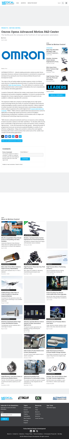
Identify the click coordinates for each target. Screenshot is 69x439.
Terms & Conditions (38, 434)
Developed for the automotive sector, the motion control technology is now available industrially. (11, 299)
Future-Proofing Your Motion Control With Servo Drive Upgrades (56, 293)
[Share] (6, 136)
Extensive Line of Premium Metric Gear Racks (56, 322)
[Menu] (66, 3)
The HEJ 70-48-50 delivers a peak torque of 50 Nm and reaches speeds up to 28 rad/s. (11, 381)
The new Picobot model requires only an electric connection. (34, 355)
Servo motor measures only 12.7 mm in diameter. (10, 271)
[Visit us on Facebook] (34, 431)
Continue (25, 159)
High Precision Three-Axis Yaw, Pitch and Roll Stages (52, 77)
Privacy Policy (28, 434)
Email (2, 412)
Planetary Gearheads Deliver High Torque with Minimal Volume (11, 322)
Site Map (60, 434)
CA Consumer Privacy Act (50, 434)
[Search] (62, 3)
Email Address (24, 152)
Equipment (49, 290)
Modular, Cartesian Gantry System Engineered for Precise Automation (53, 60)
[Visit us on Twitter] (37, 431)
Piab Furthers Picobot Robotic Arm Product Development (34, 351)
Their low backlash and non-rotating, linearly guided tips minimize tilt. (55, 271)
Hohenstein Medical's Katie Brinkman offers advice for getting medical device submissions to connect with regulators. (11, 245)
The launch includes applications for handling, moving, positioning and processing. (32, 328)
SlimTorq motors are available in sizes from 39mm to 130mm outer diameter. (55, 380)
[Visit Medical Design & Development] (7, 398)
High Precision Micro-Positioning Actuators (56, 267)
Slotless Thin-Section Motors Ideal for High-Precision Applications (56, 377)
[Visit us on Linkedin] (31, 431)
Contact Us (15, 434)
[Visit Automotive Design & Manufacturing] (59, 398)
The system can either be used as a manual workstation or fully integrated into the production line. (34, 381)
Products (4, 28)
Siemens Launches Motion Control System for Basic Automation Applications (34, 323)
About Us (9, 434)
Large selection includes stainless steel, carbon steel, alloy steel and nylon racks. (56, 326)
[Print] (2, 136)
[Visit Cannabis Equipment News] (38, 398)
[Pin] (16, 136)
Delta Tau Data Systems (15, 85)
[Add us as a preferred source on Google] (20, 136)
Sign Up (4, 419)
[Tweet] (13, 136)
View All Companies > (57, 95)
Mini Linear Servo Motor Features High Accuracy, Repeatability (52, 69)
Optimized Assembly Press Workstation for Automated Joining (34, 377)
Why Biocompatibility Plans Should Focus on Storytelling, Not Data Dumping (11, 239)
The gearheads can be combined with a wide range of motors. (10, 326)
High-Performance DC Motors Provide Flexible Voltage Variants (56, 351)
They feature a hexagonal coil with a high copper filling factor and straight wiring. (56, 355)
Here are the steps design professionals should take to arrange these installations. (56, 297)
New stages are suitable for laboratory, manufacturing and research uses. (33, 271)
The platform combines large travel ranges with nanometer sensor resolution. (34, 242)
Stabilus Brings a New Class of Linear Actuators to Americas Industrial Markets (10, 294)
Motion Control (15, 28)
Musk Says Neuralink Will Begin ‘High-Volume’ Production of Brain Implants (52, 51)
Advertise (21, 434)
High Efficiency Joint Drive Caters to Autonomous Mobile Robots (11, 377)
